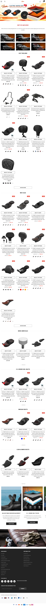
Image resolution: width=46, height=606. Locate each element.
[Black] (10, 84)
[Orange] (8, 84)
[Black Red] (36, 85)
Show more (23, 187)
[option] (23, 12)
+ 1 (27, 85)
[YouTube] (14, 581)
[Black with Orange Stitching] (36, 288)
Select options (8, 73)
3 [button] (23, 483)
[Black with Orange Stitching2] (33, 288)
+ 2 (12, 84)
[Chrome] (9, 117)
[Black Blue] (33, 85)
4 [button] (24, 483)
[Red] (3, 84)
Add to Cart (38, 212)
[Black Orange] (40, 85)
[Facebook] (2, 581)
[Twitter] (5, 581)
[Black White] (10, 183)
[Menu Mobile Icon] (1, 1)
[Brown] (8, 321)
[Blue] (6, 84)
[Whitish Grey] (33, 151)
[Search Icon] (4, 1)
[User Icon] (40, 1)
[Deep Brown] (6, 321)
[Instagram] (8, 581)
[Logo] (23, 1)
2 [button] (22, 483)
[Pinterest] (11, 581)
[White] (25, 85)
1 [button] (21, 483)
